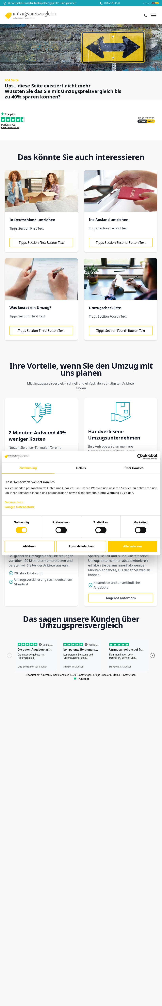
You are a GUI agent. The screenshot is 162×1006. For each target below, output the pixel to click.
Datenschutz (14, 502)
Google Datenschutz (20, 507)
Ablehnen (29, 546)
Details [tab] (81, 468)
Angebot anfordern (121, 598)
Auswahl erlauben (81, 546)
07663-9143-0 (112, 3)
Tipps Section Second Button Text (121, 242)
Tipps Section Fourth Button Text (120, 330)
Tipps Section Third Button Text (41, 330)
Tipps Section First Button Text (41, 242)
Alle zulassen (132, 546)
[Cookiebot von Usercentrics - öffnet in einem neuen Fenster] (140, 457)
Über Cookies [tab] (133, 468)
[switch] (61, 530)
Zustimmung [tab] (28, 468)
